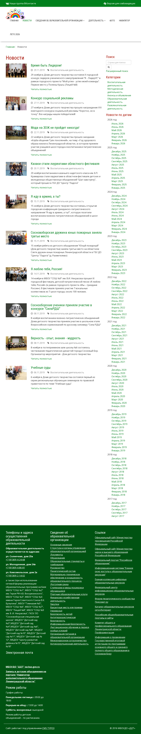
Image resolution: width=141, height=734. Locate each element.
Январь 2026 (118, 143)
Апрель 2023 (118, 263)
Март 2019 (117, 443)
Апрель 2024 (118, 222)
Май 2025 (117, 174)
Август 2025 (118, 164)
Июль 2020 (117, 386)
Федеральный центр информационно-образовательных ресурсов (114, 590)
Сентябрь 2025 (119, 161)
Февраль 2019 (119, 447)
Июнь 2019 (118, 433)
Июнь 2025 (118, 171)
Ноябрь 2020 (118, 373)
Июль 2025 (117, 167)
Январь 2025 (118, 187)
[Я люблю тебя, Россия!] (16, 274)
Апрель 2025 (118, 177)
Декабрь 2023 (119, 240)
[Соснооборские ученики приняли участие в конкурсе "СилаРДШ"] (16, 310)
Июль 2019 (117, 430)
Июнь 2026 (118, 126)
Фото (112, 20)
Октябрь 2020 (119, 376)
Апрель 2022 (118, 307)
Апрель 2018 (118, 484)
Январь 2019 (118, 450)
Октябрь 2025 (119, 158)
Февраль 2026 (119, 140)
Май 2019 (117, 437)
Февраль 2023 (119, 269)
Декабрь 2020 (119, 369)
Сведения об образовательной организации (59, 20)
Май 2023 (117, 259)
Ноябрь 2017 (118, 506)
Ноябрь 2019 (118, 417)
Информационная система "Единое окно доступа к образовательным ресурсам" (114, 571)
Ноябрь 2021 (118, 328)
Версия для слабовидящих (120, 3)
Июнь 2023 (118, 256)
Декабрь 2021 (119, 325)
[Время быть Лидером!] (16, 71)
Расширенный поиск (117, 71)
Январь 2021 (118, 361)
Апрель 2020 (118, 396)
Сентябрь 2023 (119, 250)
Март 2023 (117, 266)
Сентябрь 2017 (119, 512)
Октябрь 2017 (119, 509)
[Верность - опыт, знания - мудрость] (16, 343)
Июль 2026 (117, 123)
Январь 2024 (118, 232)
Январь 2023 (118, 273)
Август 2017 (118, 516)
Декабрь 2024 (119, 195)
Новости (27, 20)
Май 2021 (117, 348)
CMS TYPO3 (48, 728)
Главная (14, 20)
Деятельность (96, 20)
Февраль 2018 (119, 491)
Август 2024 (118, 209)
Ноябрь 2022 (118, 284)
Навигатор (124, 20)
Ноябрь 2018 (118, 461)
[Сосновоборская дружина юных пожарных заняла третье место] (16, 238)
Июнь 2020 (118, 389)
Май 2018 (117, 481)
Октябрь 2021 (119, 332)
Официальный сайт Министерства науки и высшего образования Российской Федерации (113, 552)
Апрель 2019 (118, 440)
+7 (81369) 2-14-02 (15, 575)
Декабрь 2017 (119, 502)
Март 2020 (117, 399)
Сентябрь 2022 (119, 291)
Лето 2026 (15, 34)
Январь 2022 (118, 317)
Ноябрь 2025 (118, 154)
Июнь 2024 (118, 215)
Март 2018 (117, 488)
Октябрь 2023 (119, 246)
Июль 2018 (117, 475)
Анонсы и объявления (119, 95)
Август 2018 (118, 471)
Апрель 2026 (118, 133)
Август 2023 (118, 253)
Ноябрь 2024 (118, 199)
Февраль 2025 (119, 184)
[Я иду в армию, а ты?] (16, 202)
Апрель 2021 (118, 351)
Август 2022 (118, 294)
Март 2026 (117, 136)
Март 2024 (117, 225)
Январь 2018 (118, 494)
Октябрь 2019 (119, 420)
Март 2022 (117, 310)
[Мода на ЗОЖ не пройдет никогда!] (16, 133)
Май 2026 (117, 130)
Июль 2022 (117, 297)
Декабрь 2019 (119, 414)
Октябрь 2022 (119, 287)
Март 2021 (117, 355)
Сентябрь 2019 (119, 424)
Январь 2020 (118, 406)
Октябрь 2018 (119, 465)
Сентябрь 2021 (119, 335)
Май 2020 (117, 392)
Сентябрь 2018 (119, 468)
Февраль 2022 (119, 314)
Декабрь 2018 (119, 458)
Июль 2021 (117, 342)
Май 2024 (117, 218)
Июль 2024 (117, 212)
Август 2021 (118, 338)
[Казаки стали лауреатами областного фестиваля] (16, 169)
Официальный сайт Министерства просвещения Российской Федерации (113, 541)
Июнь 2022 (118, 300)
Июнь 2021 (118, 345)
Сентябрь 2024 (119, 205)
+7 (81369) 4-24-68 (15, 559)
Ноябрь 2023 (118, 243)
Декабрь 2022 (119, 281)
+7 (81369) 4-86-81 (15, 567)
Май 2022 (117, 304)
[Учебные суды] (16, 373)
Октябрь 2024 (119, 202)
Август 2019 (118, 427)
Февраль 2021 (119, 358)
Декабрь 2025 (119, 151)
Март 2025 (117, 181)
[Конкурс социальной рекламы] (16, 103)
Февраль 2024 (119, 228)
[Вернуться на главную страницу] (15, 10)
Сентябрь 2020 (119, 379)
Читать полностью (41, 89)
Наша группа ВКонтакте (22, 3)
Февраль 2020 (119, 402)
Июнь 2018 (118, 478)
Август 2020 (118, 383)
